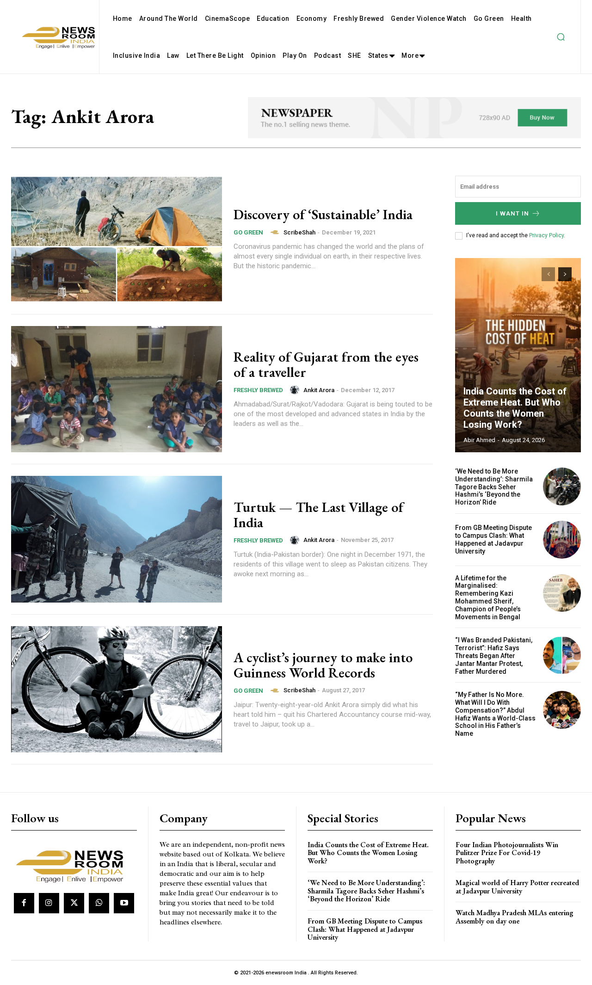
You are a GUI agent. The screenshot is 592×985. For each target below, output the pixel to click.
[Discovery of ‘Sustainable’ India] (116, 239)
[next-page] (565, 274)
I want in (512, 213)
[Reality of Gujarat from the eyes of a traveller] (116, 389)
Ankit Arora (318, 390)
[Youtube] (124, 903)
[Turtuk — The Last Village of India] (116, 539)
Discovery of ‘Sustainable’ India (323, 214)
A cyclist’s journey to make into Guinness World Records (323, 665)
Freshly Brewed (258, 390)
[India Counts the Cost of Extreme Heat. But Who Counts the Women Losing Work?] (518, 355)
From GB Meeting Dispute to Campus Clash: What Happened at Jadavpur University (493, 539)
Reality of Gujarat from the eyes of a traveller (326, 364)
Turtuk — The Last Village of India (318, 514)
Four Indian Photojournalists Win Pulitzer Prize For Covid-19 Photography (507, 853)
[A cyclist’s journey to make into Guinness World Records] (116, 689)
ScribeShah (299, 232)
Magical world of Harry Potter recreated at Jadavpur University (517, 887)
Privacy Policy (546, 235)
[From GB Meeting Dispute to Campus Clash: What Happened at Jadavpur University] (562, 540)
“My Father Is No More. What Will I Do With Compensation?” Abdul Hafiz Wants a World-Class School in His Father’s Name (495, 714)
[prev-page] (548, 274)
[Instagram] (49, 903)
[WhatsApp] (99, 903)
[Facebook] (24, 903)
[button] (560, 37)
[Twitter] (74, 903)
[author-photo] (276, 232)
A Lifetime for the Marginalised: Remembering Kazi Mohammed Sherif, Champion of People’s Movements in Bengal (488, 597)
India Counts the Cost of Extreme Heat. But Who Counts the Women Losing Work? (515, 408)
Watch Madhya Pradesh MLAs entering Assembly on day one (515, 917)
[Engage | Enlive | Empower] (73, 865)
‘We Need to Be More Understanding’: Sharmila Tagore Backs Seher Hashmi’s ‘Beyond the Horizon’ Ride (494, 487)
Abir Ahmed (479, 440)
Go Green (248, 232)
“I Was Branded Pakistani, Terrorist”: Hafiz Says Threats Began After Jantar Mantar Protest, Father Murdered (493, 655)
